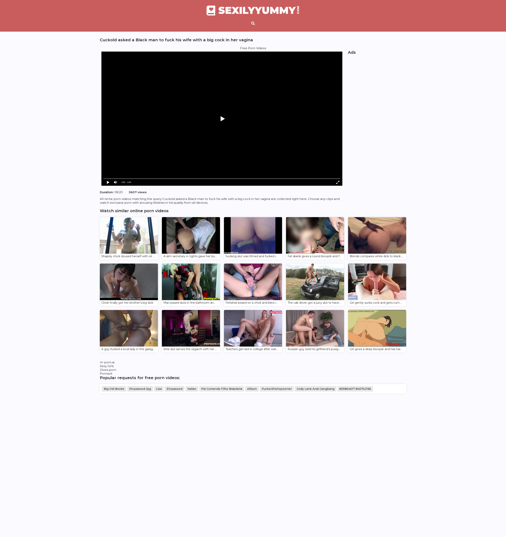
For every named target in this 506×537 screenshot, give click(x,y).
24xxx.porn (108, 370)
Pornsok (106, 373)
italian (191, 389)
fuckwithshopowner (277, 389)
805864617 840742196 (355, 389)
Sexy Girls (107, 366)
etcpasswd (174, 389)
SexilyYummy (258, 10)
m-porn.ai (107, 362)
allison (252, 389)
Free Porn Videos (253, 48)
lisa (159, 389)
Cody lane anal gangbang (315, 389)
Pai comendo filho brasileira (221, 389)
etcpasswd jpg (140, 389)
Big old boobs (114, 389)
